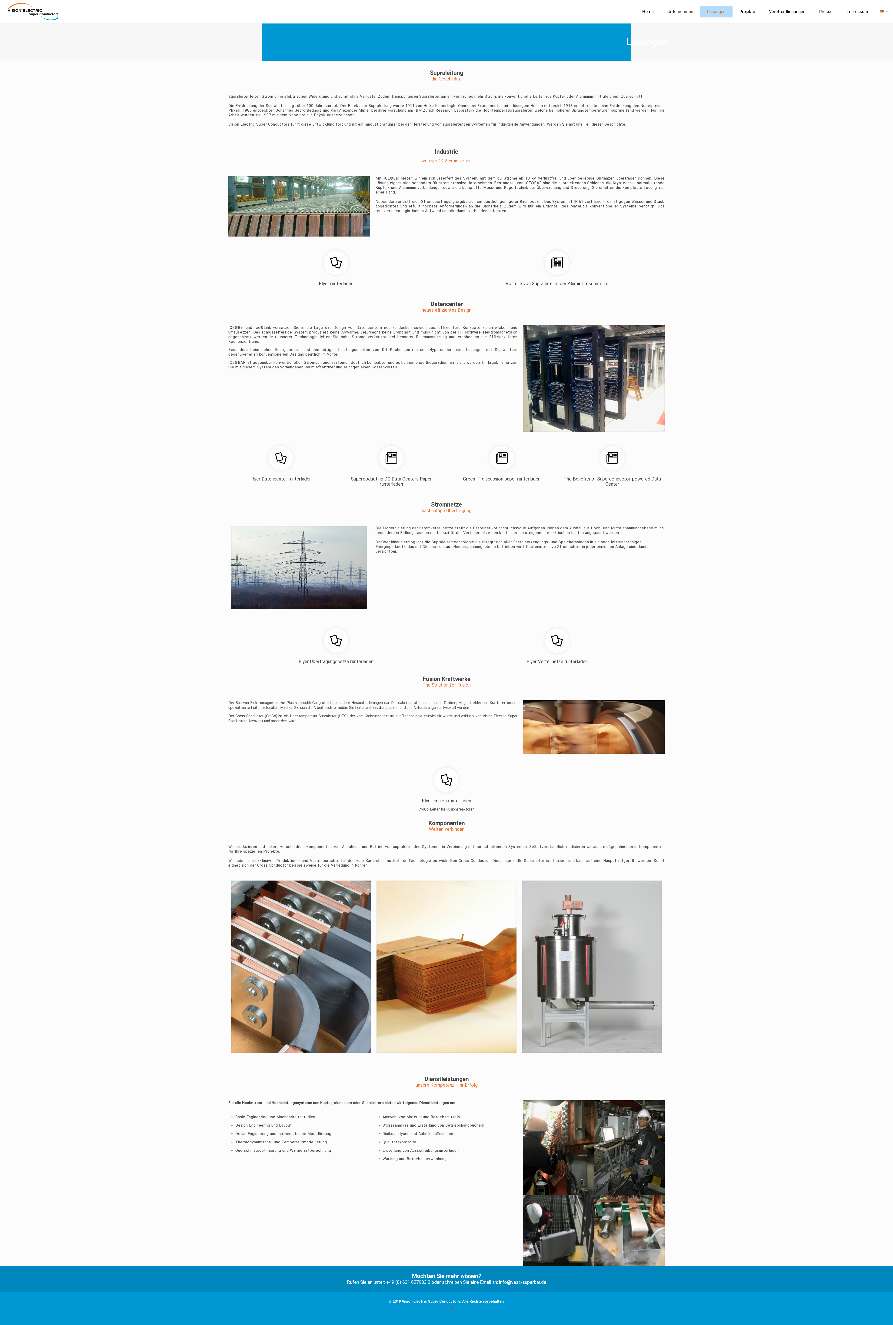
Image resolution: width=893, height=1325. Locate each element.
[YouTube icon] (446, 1309)
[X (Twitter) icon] (441, 1309)
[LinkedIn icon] (451, 1309)
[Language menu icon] (884, 11)
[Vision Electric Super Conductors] (33, 11)
